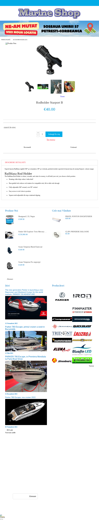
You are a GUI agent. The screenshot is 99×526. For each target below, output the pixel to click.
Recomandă (27, 147)
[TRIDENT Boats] (62, 334)
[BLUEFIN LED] (82, 350)
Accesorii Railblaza (20, 39)
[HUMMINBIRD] (62, 340)
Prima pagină (5, 39)
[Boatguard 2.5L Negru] (9, 220)
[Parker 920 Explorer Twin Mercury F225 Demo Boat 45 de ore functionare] (9, 235)
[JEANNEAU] (62, 327)
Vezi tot (91, 366)
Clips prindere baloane (77, 232)
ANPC (64, 454)
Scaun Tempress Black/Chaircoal (30, 247)
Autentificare (17, 459)
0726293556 (26, 484)
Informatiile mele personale (89, 517)
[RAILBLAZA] (82, 360)
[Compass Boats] (62, 319)
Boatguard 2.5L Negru (26, 216)
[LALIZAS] (82, 333)
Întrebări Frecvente (44, 449)
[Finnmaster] (82, 310)
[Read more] (26, 309)
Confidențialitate (68, 449)
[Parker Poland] (62, 297)
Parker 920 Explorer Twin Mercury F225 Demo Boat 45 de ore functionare (32, 232)
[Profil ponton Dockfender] (56, 220)
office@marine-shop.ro (29, 474)
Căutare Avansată (18, 463)
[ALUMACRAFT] (62, 350)
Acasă (14, 449)
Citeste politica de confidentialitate (57, 517)
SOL (63, 459)
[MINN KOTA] (82, 340)
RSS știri (10, 430)
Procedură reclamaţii (44, 454)
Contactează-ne (42, 459)
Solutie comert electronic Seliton (49, 524)
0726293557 (26, 479)
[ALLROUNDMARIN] (62, 360)
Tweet (62, 96)
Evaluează (74, 147)
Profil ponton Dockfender (78, 216)
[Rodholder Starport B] (49, 75)
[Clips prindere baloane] (56, 235)
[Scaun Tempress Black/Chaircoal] (9, 250)
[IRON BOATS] (82, 296)
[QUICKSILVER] (82, 326)
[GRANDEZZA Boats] (82, 319)
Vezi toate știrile (10, 433)
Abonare (10, 279)
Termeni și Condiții (44, 463)
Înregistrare (16, 454)
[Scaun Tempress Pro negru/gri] (9, 265)
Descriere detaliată (15, 162)
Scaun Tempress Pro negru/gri (29, 262)
